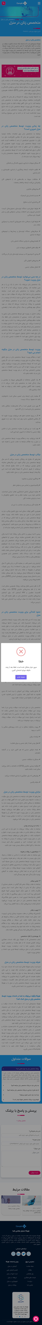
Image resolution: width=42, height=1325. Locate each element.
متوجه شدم (21, 677)
